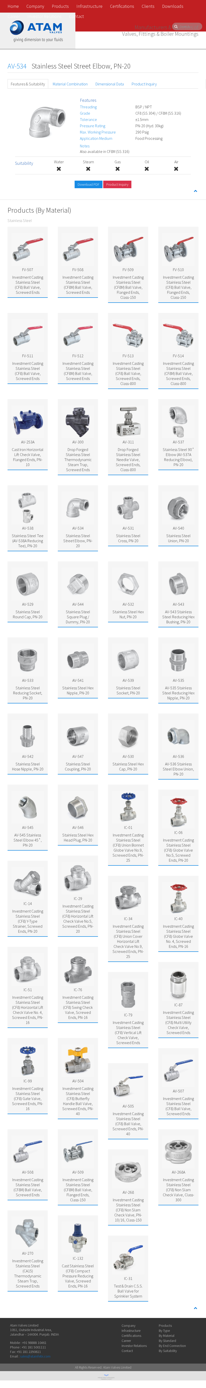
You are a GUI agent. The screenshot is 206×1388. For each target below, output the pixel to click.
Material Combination (70, 83)
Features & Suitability (28, 83)
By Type (164, 1330)
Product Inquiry (144, 83)
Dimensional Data (109, 83)
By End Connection (172, 1345)
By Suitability (168, 1350)
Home (13, 6)
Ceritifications (131, 1335)
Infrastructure (89, 6)
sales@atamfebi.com (35, 1356)
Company (35, 6)
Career (14, 16)
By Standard (167, 1340)
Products (60, 6)
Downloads (172, 6)
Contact (76, 16)
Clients (148, 6)
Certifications (122, 6)
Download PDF (88, 184)
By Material (166, 1335)
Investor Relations (44, 16)
